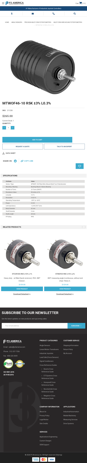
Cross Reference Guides (48, 365)
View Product (22, 289)
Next (85, 227)
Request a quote (22, 146)
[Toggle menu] (3, 3)
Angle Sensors (45, 345)
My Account (67, 353)
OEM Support (44, 445)
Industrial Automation (71, 412)
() (81, 3)
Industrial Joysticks (46, 353)
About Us (43, 412)
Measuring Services (70, 419)
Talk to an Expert (64, 146)
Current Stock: (8, 121)
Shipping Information (71, 345)
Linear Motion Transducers (49, 349)
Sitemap (59, 455)
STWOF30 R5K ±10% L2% (65, 274)
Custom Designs (45, 441)
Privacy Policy (44, 415)
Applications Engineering (48, 437)
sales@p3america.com (17, 347)
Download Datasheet (21, 294)
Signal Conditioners (46, 361)
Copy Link (28, 161)
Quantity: (6, 123)
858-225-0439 (12, 356)
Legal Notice (44, 419)
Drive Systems (68, 423)
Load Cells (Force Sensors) (49, 357)
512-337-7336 (14, 351)
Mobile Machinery (69, 415)
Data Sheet (11, 153)
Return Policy (68, 349)
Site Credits (44, 423)
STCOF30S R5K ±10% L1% (22, 274)
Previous (82, 227)
